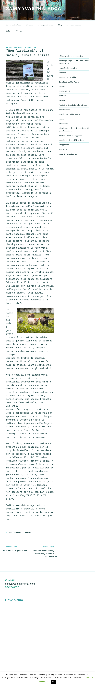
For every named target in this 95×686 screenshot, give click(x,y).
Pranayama (63, 124)
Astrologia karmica (74, 25)
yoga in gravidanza (68, 154)
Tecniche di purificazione (71, 140)
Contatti (19, 31)
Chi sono (29, 25)
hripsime (31, 47)
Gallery (9, 31)
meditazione (64, 110)
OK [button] (53, 682)
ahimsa (25, 505)
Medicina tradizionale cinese (73, 105)
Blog (60, 25)
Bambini (62, 73)
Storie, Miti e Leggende (70, 136)
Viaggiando (64, 145)
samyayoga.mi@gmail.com (20, 583)
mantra (62, 100)
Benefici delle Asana (69, 82)
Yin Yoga (63, 149)
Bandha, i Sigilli (67, 77)
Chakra (62, 87)
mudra (61, 119)
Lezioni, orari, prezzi (45, 25)
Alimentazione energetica (71, 56)
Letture (28, 533)
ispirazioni (15, 533)
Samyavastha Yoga (13, 25)
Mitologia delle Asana (69, 114)
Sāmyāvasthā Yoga (33, 9)
